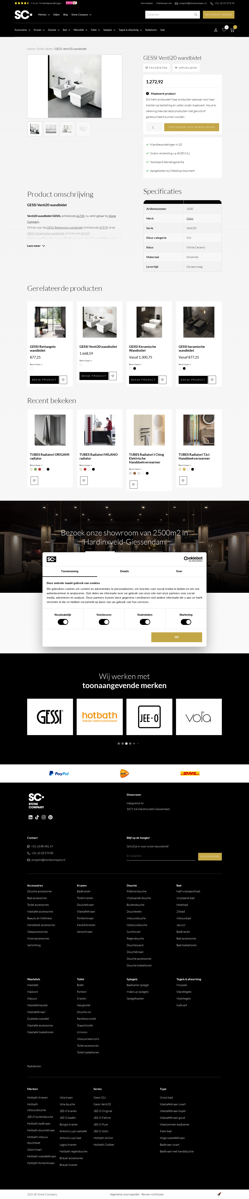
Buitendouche (135, 905)
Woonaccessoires (38, 938)
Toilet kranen (85, 898)
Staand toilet (85, 1025)
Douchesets (134, 911)
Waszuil (32, 998)
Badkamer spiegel (138, 985)
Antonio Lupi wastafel (73, 1131)
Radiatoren (151, 29)
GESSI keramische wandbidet (192, 348)
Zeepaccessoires (37, 931)
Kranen (81, 998)
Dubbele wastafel (38, 1018)
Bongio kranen (69, 1124)
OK (177, 637)
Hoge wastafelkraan (172, 1138)
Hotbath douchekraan (41, 1130)
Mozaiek (181, 985)
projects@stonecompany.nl (193, 3)
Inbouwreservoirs (88, 1039)
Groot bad (166, 1097)
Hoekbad (182, 905)
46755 (80, 216)
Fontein (82, 992)
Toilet (40, 49)
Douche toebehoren (139, 965)
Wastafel (32, 985)
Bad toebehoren (186, 945)
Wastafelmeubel (37, 1005)
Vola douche (67, 1104)
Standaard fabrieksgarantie (167, 162)
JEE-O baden (68, 1117)
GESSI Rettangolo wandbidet (64, 227)
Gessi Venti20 (102, 1104)
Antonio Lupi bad (70, 1138)
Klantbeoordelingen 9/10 (166, 144)
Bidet (49, 49)
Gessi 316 (100, 1097)
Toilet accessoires (38, 905)
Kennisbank (147, 3)
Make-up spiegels (138, 992)
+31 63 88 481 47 (42, 846)
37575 (103, 227)
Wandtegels (183, 992)
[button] (119, 743)
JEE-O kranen (68, 1111)
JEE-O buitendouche (40, 1117)
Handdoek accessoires (41, 925)
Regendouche (135, 938)
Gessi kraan (34, 1149)
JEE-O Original (103, 1111)
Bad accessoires (37, 898)
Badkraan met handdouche (177, 1151)
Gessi (189, 218)
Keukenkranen (86, 925)
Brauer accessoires (71, 1158)
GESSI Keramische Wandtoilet (142, 348)
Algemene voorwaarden (125, 1194)
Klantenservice (164, 3)
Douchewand (135, 945)
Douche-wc (84, 1012)
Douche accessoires (39, 891)
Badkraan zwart (170, 1144)
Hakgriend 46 (148, 806)
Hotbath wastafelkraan (41, 1156)
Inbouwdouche (136, 918)
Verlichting (34, 945)
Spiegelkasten (135, 998)
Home (31, 49)
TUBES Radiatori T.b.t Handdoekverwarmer (194, 456)
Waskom (32, 992)
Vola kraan (66, 1097)
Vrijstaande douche (139, 898)
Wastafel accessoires (40, 911)
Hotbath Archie (103, 1138)
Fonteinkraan (85, 918)
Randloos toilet (86, 1018)
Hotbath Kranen (37, 1097)
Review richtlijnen (152, 1194)
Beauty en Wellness (39, 918)
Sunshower (134, 931)
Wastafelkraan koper (173, 1111)
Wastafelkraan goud (172, 1117)
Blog (65, 14)
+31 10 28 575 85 (224, 3)
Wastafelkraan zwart (173, 1104)
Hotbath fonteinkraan (41, 1163)
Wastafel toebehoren (40, 1032)
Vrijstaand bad (185, 898)
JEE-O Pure (101, 1124)
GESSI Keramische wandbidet (45, 233)
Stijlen (56, 14)
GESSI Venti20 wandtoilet (98, 347)
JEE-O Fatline (102, 1117)
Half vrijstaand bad (188, 891)
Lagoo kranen (68, 1144)
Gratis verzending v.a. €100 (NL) (170, 153)
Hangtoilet (83, 1005)
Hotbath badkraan (38, 1123)
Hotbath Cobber (104, 1144)
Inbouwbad (183, 918)
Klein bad (166, 1131)
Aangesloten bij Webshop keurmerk (172, 171)
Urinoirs (82, 1032)
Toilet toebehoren (88, 1052)
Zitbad (180, 911)
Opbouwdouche (137, 925)
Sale (162, 29)
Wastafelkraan (86, 911)
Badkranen (84, 891)
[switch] (104, 622)
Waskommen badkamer (174, 1124)
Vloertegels (183, 998)
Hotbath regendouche (73, 1151)
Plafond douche (136, 891)
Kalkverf (181, 1005)
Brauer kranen (68, 1165)
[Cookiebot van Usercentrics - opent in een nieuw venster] (187, 559)
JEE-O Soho (101, 1131)
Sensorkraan (85, 931)
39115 (85, 233)
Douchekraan (85, 905)
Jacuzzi (180, 925)
